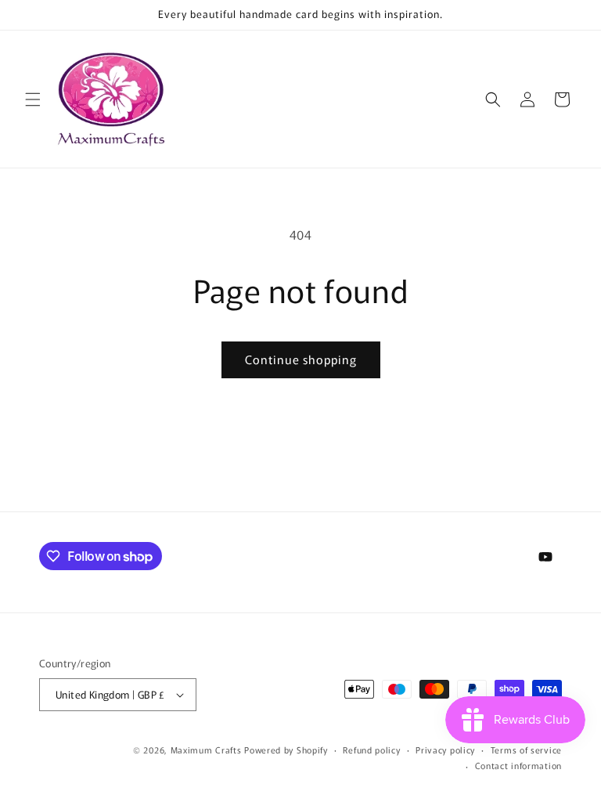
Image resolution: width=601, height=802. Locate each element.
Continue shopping (301, 359)
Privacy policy (445, 749)
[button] (33, 99)
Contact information (518, 765)
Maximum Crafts (206, 749)
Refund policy (371, 749)
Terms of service (526, 749)
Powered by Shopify (286, 749)
